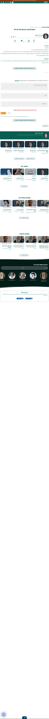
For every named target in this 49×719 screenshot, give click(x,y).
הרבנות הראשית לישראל (31, 179)
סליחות (22, 207)
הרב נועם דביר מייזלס (44, 211)
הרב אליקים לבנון (45, 248)
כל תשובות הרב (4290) (19, 158)
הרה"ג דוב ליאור (21, 179)
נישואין (10, 148)
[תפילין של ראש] (30, 147)
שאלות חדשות (24, 234)
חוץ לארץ (34, 243)
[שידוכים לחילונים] (6, 147)
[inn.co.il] (12, 2)
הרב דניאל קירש (33, 212)
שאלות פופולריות (24, 198)
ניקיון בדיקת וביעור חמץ (43, 148)
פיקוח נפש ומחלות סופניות (19, 148)
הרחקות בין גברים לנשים (6, 243)
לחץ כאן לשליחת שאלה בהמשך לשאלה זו (24, 68)
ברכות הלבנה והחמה (7, 207)
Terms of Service (24, 116)
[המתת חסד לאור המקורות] (18, 147)
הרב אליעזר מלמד (8, 211)
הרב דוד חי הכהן (45, 179)
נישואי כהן (45, 125)
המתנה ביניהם (33, 207)
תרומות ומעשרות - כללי (19, 243)
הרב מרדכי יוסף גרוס (8, 179)
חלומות (47, 207)
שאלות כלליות (33, 148)
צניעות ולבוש (46, 243)
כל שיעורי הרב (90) (30, 158)
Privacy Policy (18, 116)
